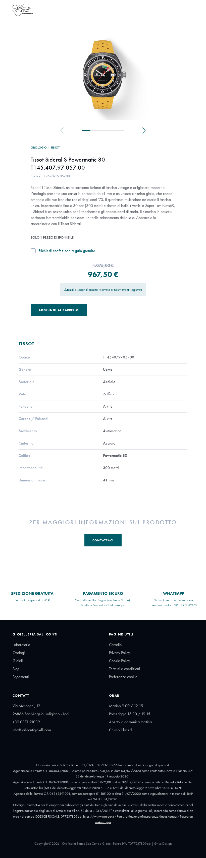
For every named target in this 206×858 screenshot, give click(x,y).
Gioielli (18, 660)
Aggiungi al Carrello (59, 310)
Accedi (69, 289)
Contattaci (103, 540)
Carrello (115, 644)
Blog (16, 668)
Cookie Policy (119, 660)
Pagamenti (21, 676)
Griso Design (163, 843)
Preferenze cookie (123, 676)
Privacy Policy (119, 652)
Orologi (19, 652)
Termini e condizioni (124, 668)
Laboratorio (21, 644)
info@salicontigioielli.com (32, 730)
